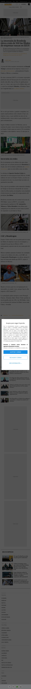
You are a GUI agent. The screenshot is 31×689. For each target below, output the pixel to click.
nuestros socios (24, 326)
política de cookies (10, 341)
